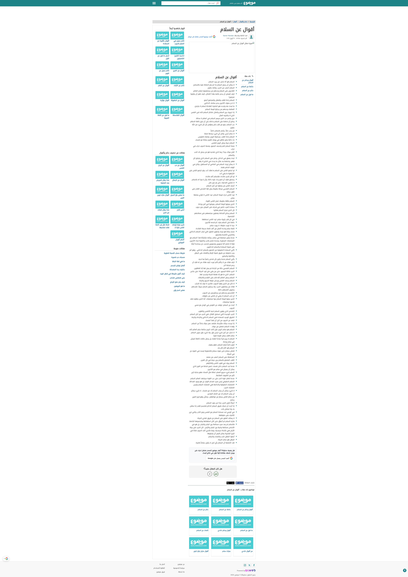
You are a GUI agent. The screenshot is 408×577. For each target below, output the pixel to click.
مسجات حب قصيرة (178, 257)
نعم (216, 474)
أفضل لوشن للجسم (178, 265)
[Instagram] (245, 565)
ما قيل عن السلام (247, 94)
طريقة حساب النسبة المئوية (174, 253)
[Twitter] (249, 565)
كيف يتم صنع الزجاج (177, 282)
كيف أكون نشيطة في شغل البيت (172, 273)
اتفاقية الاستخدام (159, 568)
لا (209, 474)
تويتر (233, 483)
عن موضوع (181, 564)
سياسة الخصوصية (179, 568)
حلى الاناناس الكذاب (177, 278)
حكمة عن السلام (247, 86)
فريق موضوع (160, 572)
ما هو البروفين (179, 286)
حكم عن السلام (247, 90)
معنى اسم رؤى (179, 290)
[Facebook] (254, 565)
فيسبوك (241, 483)
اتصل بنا (162, 564)
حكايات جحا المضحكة (177, 269)
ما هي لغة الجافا (178, 261)
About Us (181, 572)
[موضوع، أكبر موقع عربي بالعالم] (250, 3)
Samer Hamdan (228, 35)
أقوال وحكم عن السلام (247, 81)
